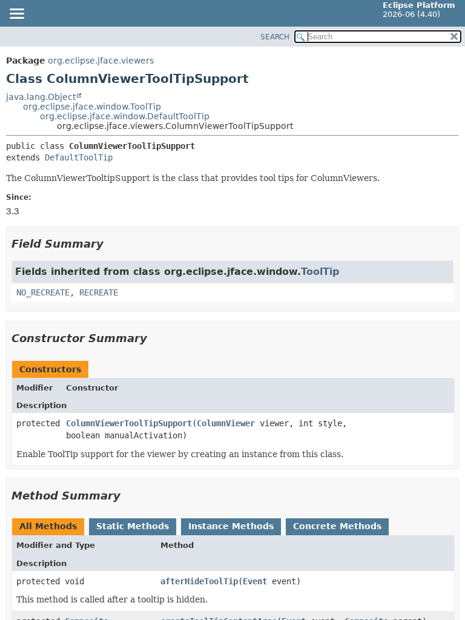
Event (255, 581)
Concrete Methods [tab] (337, 526)
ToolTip (320, 271)
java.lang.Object (41, 97)
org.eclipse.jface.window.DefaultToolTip (124, 116)
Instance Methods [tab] (231, 526)
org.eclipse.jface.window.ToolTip (92, 106)
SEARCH (274, 37)
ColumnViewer (226, 423)
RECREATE (98, 292)
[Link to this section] (112, 243)
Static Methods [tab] (132, 526)
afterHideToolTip (199, 581)
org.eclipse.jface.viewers (101, 60)
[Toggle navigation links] (16, 14)
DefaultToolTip (79, 157)
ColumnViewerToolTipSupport (129, 423)
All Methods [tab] (48, 526)
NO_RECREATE (43, 292)
